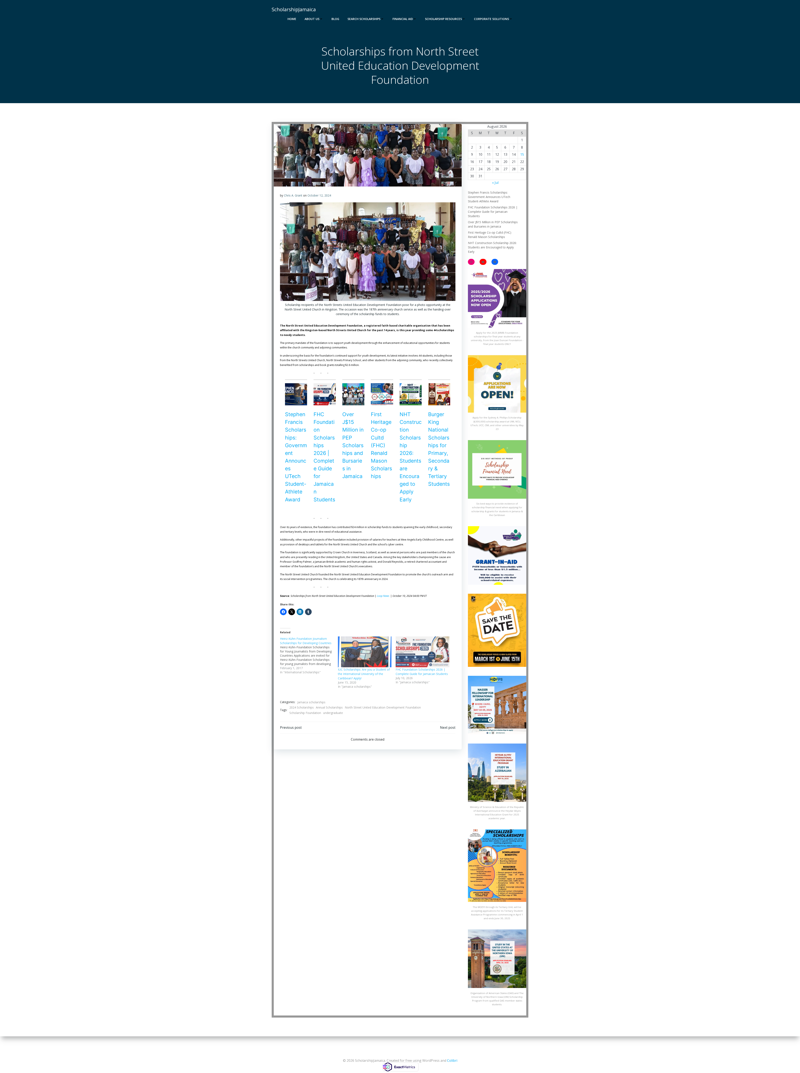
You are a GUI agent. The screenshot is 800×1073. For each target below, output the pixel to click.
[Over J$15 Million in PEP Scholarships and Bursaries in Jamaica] (353, 394)
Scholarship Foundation (305, 713)
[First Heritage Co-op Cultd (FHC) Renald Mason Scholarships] (382, 394)
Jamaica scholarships (311, 702)
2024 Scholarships (301, 707)
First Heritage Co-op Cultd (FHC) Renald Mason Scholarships (381, 445)
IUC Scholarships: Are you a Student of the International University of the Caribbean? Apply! (364, 673)
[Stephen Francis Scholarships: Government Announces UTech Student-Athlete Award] (296, 394)
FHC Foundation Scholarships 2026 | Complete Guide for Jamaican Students (493, 211)
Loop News (383, 596)
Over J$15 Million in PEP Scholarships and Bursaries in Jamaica (353, 445)
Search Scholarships (364, 19)
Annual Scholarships (329, 707)
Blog (335, 19)
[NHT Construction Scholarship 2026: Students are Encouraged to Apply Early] (411, 394)
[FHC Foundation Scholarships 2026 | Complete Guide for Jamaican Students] (325, 394)
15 (522, 154)
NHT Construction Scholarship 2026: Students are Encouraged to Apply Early (492, 247)
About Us (312, 19)
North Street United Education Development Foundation (383, 707)
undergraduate (333, 713)
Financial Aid (402, 19)
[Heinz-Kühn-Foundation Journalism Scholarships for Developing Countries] (309, 655)
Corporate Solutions (491, 19)
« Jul (495, 182)
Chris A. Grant (293, 195)
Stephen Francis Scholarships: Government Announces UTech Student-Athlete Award (489, 196)
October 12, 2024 (319, 195)
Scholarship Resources (443, 19)
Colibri (452, 1060)
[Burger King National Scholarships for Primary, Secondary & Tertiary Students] (439, 394)
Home (292, 19)
